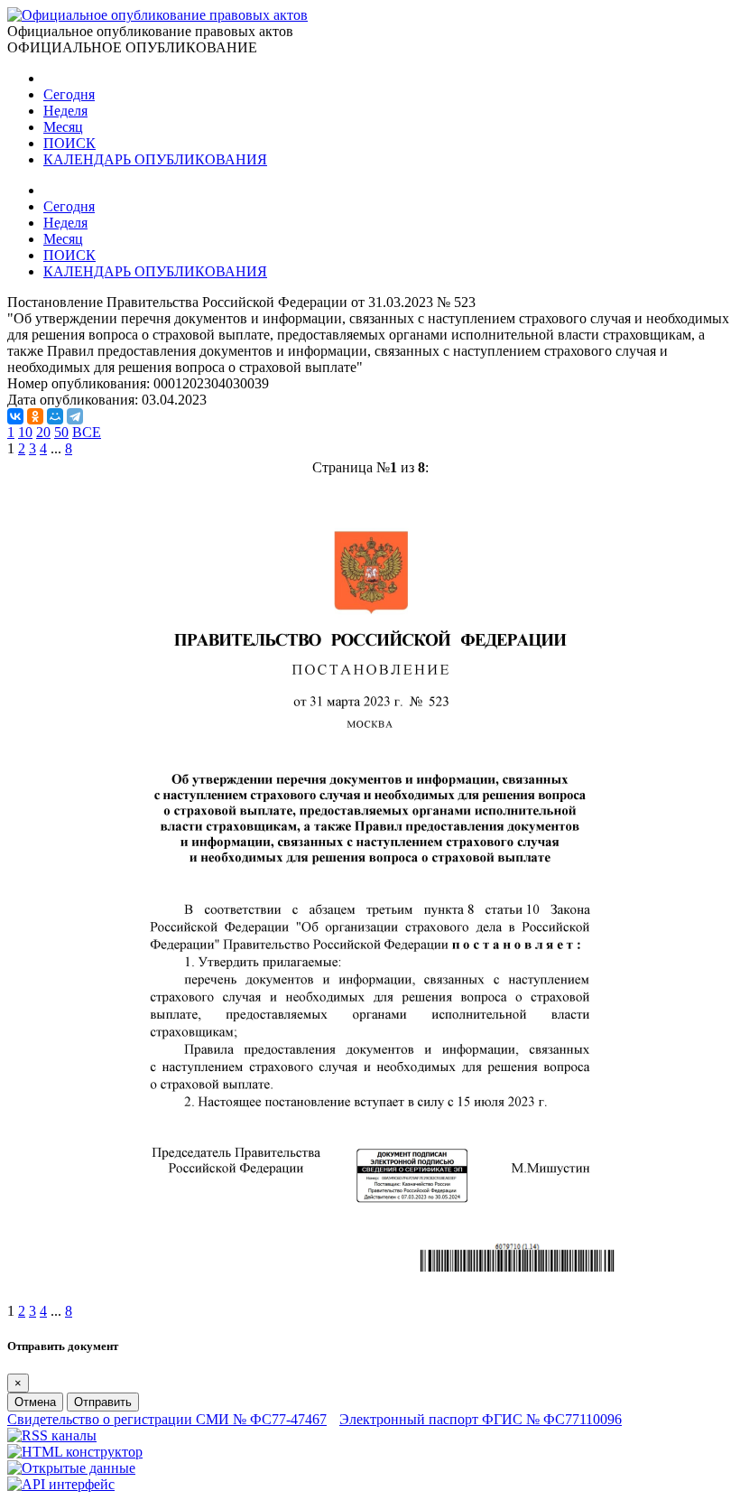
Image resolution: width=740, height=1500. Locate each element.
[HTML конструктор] (75, 1451)
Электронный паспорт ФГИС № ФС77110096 (480, 1419)
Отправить (103, 1402)
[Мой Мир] (55, 416)
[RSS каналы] (52, 1435)
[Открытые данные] (71, 1468)
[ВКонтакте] (15, 416)
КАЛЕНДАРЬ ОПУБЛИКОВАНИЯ (155, 159)
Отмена (35, 1402)
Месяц (63, 127)
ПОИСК (69, 143)
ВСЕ (86, 432)
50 (61, 432)
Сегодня (69, 94)
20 (43, 432)
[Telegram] (75, 416)
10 (25, 432)
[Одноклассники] (35, 416)
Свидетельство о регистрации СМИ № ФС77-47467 (167, 1419)
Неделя (65, 110)
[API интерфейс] (61, 1484)
